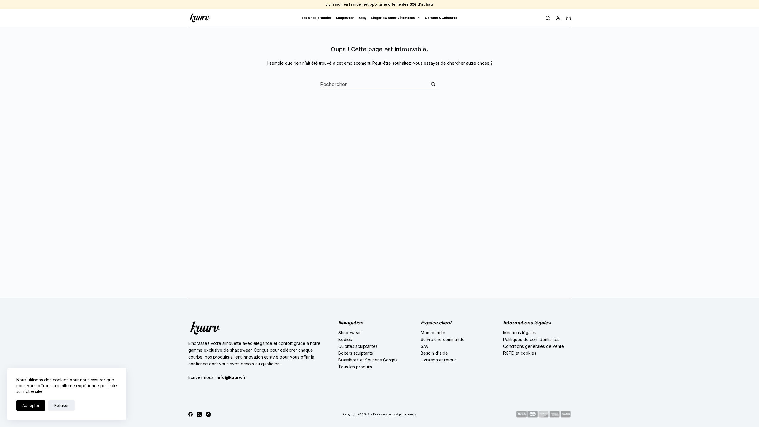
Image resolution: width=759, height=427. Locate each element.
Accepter (30, 405)
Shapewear (345, 18)
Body (362, 18)
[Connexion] (558, 18)
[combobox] (373, 84)
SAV (425, 346)
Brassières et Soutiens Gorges (368, 359)
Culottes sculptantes (358, 346)
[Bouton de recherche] (433, 84)
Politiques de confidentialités (531, 339)
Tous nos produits (316, 18)
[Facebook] (190, 414)
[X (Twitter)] (199, 414)
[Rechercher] (548, 18)
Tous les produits (355, 366)
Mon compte (433, 332)
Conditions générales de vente (533, 346)
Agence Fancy (406, 414)
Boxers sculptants (355, 353)
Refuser (61, 405)
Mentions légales (519, 332)
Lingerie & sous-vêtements (393, 18)
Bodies (345, 339)
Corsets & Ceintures (441, 18)
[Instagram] (208, 414)
